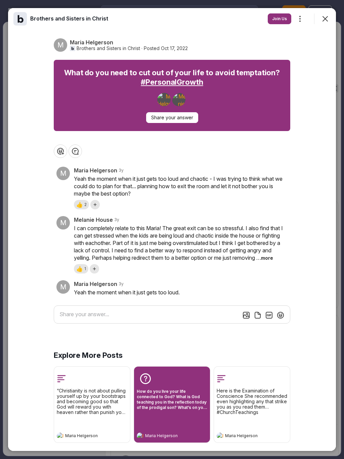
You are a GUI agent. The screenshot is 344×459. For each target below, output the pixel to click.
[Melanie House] (178, 99)
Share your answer (172, 117)
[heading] (85, 436)
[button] (81, 204)
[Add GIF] (269, 315)
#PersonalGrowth (172, 82)
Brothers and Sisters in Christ (108, 48)
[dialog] (172, 229)
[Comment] (75, 151)
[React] (60, 151)
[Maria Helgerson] (164, 99)
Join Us (279, 18)
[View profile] (60, 435)
